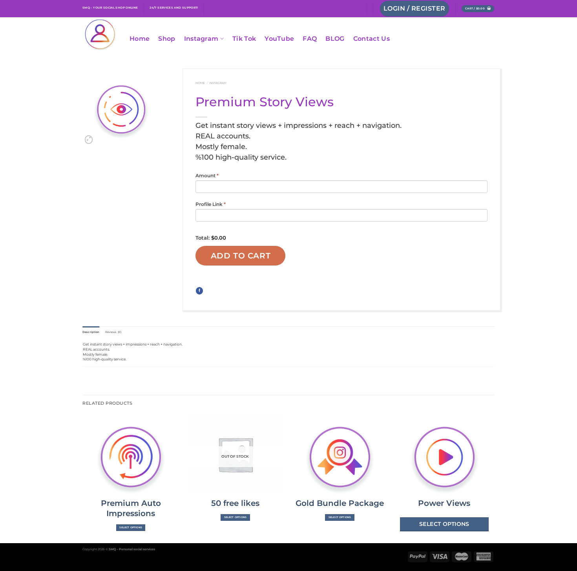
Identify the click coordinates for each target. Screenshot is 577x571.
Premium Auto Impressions (131, 508)
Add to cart (241, 255)
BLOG (334, 38)
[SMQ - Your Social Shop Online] (100, 35)
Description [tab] (91, 332)
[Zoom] (89, 139)
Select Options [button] (444, 523)
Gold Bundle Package (340, 503)
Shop (166, 38)
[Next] (492, 477)
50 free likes (235, 503)
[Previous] (83, 477)
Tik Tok (244, 38)
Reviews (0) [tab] (113, 332)
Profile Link (210, 204)
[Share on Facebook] (199, 291)
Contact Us (371, 38)
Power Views (444, 503)
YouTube (279, 38)
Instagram (201, 38)
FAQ (310, 38)
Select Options (130, 527)
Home (140, 38)
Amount (207, 175)
